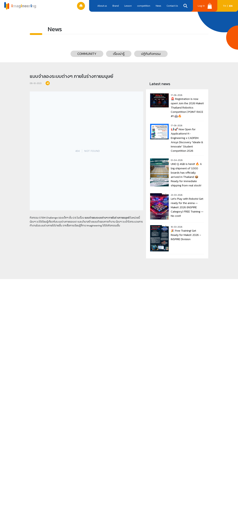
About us (102, 6)
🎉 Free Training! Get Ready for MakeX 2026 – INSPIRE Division (186, 234)
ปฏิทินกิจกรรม (151, 53)
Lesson (128, 6)
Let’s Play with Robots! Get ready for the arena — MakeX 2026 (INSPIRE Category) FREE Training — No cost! (187, 207)
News (158, 6)
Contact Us (172, 6)
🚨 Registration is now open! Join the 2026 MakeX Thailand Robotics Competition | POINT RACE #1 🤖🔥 (187, 107)
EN (230, 6)
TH (224, 6)
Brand (115, 6)
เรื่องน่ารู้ (119, 53)
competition (143, 6)
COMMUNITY (86, 53)
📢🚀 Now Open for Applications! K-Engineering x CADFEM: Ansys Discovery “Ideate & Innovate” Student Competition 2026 (187, 140)
